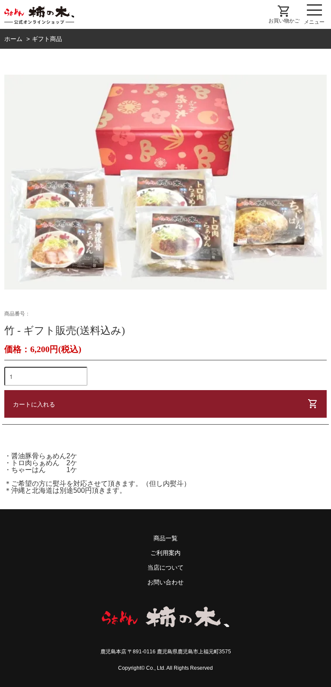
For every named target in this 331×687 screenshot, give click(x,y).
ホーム (13, 38)
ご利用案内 (165, 552)
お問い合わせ (165, 582)
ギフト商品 (47, 38)
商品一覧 (165, 538)
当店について (165, 567)
